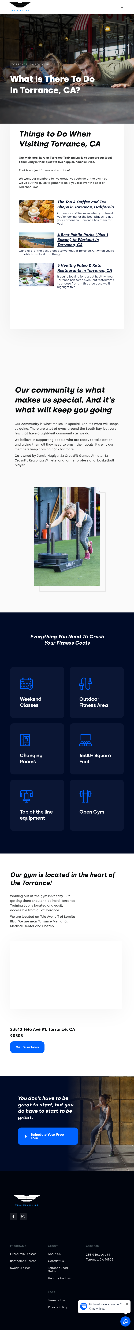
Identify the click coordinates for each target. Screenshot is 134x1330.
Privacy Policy (57, 1307)
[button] (122, 7)
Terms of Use (56, 1300)
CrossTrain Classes (23, 1254)
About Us (54, 1254)
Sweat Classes (20, 1268)
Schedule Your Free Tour (47, 1136)
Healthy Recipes (59, 1278)
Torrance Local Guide (58, 1269)
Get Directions (27, 1047)
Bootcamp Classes (23, 1261)
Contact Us (56, 1261)
